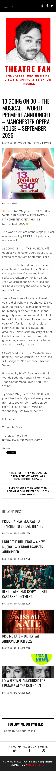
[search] (13, 6)
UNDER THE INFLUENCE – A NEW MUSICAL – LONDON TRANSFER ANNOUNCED (23, 546)
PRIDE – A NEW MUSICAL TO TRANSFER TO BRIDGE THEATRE (22, 523)
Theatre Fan (28, 68)
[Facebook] (47, 5)
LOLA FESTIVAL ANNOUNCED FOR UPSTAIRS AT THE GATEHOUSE (23, 683)
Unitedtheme (35, 765)
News (14, 203)
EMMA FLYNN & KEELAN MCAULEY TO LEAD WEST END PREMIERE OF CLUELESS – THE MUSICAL (28, 491)
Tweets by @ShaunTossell (18, 730)
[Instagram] (42, 5)
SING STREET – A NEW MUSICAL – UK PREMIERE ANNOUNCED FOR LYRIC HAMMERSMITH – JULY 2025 (28, 476)
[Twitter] (52, 5)
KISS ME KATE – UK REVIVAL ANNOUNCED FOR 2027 (20, 638)
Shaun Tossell (44, 143)
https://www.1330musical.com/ (22, 439)
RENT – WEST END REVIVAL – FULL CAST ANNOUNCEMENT (25, 594)
